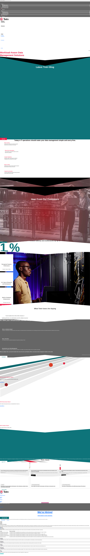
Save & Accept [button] (2, 553)
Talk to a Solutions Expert (4, 7)
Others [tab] (1, 550)
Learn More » (2, 382)
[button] (89, 50)
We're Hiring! (45, 512)
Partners (1, 499)
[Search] (12, 0)
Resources (2, 40)
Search (1, 0)
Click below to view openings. (45, 515)
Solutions (2, 21)
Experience (2, 36)
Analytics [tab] (1, 544)
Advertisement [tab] (2, 547)
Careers (1, 501)
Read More (33, 475)
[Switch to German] (3, 9)
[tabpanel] (45, 533)
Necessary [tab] (1, 527)
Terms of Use (1, 510)
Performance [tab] (1, 541)
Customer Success (2, 495)
